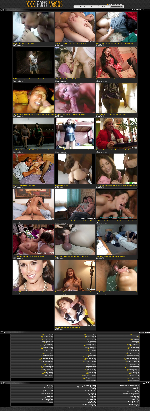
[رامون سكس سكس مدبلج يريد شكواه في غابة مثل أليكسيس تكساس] (33, 275)
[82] (134, 345)
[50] (90, 352)
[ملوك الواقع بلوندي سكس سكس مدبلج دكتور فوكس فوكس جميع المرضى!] (75, 27)
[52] (132, 364)
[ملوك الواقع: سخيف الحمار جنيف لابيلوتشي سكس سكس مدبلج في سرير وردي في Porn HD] (75, 204)
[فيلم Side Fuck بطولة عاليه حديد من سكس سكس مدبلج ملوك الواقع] (75, 98)
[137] (91, 355)
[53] (134, 334)
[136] (90, 358)
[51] (90, 344)
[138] (134, 373)
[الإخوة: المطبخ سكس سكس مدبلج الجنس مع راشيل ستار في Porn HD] (33, 62)
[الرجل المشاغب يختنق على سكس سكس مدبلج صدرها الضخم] (75, 310)
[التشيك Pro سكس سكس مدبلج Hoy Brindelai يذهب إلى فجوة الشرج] (116, 98)
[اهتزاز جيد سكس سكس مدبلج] (75, 169)
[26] (135, 341)
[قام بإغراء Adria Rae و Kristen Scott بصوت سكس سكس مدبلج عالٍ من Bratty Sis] (116, 27)
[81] (135, 362)
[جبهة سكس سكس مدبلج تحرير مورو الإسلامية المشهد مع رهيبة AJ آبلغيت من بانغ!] (116, 133)
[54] (132, 361)
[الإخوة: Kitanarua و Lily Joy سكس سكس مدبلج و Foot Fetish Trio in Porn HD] (75, 62)
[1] (137, 336)
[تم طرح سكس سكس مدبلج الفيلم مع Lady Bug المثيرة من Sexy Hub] (116, 62)
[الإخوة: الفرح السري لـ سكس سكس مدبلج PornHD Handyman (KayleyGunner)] (75, 239)
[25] (133, 344)
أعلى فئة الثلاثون (103, 6)
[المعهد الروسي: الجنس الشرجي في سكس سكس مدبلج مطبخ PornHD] (33, 239)
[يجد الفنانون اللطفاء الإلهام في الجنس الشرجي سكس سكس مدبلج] (33, 204)
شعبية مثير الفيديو (92, 6)
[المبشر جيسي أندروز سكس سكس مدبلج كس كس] (33, 169)
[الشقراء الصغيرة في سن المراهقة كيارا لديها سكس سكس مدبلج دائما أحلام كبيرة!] (33, 133)
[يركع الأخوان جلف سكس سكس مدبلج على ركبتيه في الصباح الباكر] (116, 239)
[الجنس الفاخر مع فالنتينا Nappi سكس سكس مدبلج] (33, 27)
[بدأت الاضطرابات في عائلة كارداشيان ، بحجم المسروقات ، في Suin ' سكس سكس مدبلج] (75, 275)
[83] (133, 356)
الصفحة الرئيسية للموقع (80, 6)
